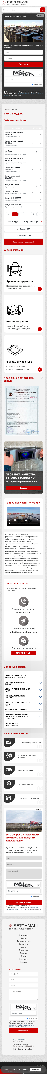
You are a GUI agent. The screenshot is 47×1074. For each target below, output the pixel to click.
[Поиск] (42, 9)
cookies (25, 1069)
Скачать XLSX (25, 235)
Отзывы (23, 956)
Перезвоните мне (23, 653)
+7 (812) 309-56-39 (17, 2)
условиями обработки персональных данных (23, 94)
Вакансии (23, 953)
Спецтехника (23, 950)
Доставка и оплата (23, 941)
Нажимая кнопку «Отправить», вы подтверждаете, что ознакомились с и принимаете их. (23, 93)
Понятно (35, 1069)
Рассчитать (23, 64)
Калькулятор (23, 944)
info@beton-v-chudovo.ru (21, 1044)
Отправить (23, 1031)
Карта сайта (23, 959)
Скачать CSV (25, 229)
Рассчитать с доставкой (23, 242)
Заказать (23, 488)
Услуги (23, 947)
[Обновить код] (40, 74)
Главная (7, 109)
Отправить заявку (23, 902)
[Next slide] (42, 377)
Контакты (23, 962)
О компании (23, 935)
